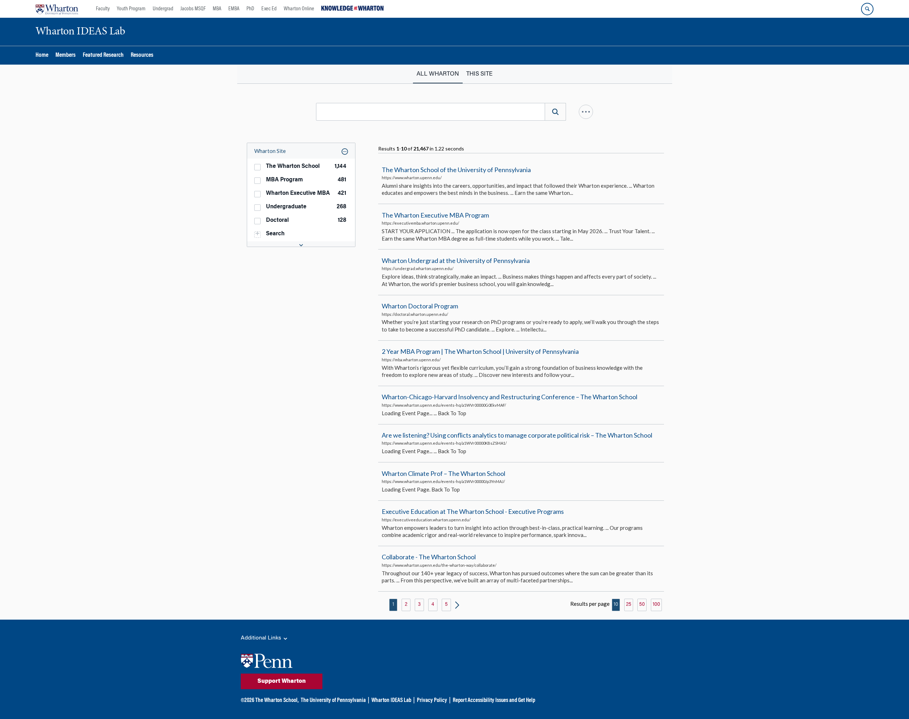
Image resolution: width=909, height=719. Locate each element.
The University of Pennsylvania (333, 700)
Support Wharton (281, 681)
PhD (250, 9)
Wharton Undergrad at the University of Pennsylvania (456, 260)
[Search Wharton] (867, 9)
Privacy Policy (432, 700)
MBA (217, 9)
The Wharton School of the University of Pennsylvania (456, 170)
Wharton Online (299, 9)
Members (65, 56)
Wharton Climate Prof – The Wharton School (443, 473)
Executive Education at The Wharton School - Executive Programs (473, 511)
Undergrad (163, 9)
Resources (142, 56)
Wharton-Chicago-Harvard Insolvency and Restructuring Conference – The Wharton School (509, 397)
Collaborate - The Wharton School (429, 557)
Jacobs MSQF (193, 9)
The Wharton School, (277, 700)
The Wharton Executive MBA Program (435, 215)
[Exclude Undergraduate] (351, 206)
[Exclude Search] (351, 233)
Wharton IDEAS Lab (391, 700)
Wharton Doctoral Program (420, 306)
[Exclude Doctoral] (351, 220)
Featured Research (103, 56)
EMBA (233, 9)
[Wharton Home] (57, 9)
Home (42, 56)
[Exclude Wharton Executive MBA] (351, 193)
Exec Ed (269, 9)
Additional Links (262, 638)
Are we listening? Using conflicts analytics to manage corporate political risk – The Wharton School (517, 435)
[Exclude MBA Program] (351, 179)
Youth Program (131, 9)
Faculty (103, 9)
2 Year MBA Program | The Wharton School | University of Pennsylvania (480, 351)
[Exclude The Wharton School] (351, 166)
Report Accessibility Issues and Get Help (494, 700)
